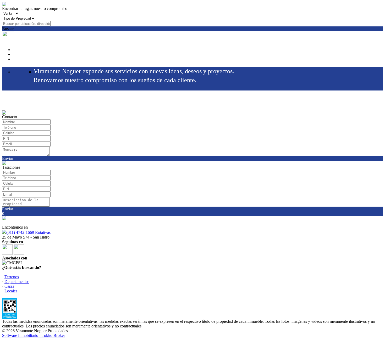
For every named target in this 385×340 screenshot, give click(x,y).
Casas (9, 286)
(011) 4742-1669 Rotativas (28, 232)
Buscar (8, 28)
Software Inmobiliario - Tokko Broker (33, 335)
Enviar (7, 158)
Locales (10, 291)
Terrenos (11, 277)
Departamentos (16, 281)
